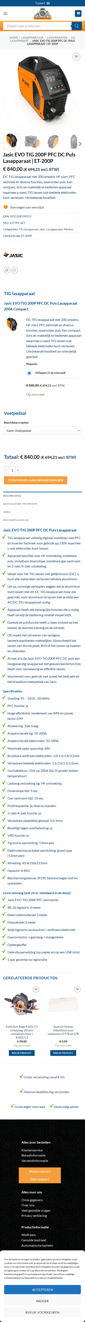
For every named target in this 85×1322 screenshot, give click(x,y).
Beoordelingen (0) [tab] (16, 520)
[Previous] (10, 91)
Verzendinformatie (34, 1160)
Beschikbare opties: (16, 422)
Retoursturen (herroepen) (40, 1175)
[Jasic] (13, 255)
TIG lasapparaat (28, 229)
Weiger (42, 1301)
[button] (5, 13)
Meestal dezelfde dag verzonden (46, 1092)
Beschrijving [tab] (12, 495)
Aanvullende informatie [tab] (20, 503)
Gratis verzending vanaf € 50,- (45, 1077)
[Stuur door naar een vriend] (14, 270)
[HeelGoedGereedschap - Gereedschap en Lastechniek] (42, 13)
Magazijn (54, 364)
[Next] (75, 91)
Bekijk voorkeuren (42, 1312)
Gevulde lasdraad (33, 1240)
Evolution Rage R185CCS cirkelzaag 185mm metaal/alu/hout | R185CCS (22, 1032)
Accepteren (42, 1290)
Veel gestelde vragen (36, 1210)
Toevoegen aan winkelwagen (36, 480)
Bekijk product (22, 1053)
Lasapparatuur (32, 37)
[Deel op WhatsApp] (7, 270)
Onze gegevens (32, 1200)
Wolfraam (28, 1235)
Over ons (27, 1205)
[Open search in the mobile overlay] (42, 26)
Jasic (42, 229)
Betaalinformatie (33, 1155)
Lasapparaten (57, 37)
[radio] (47, 373)
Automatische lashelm (37, 1245)
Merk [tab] (6, 512)
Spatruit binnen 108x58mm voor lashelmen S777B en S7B (63, 1030)
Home (14, 37)
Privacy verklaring (34, 1215)
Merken (68, 229)
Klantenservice (32, 1150)
